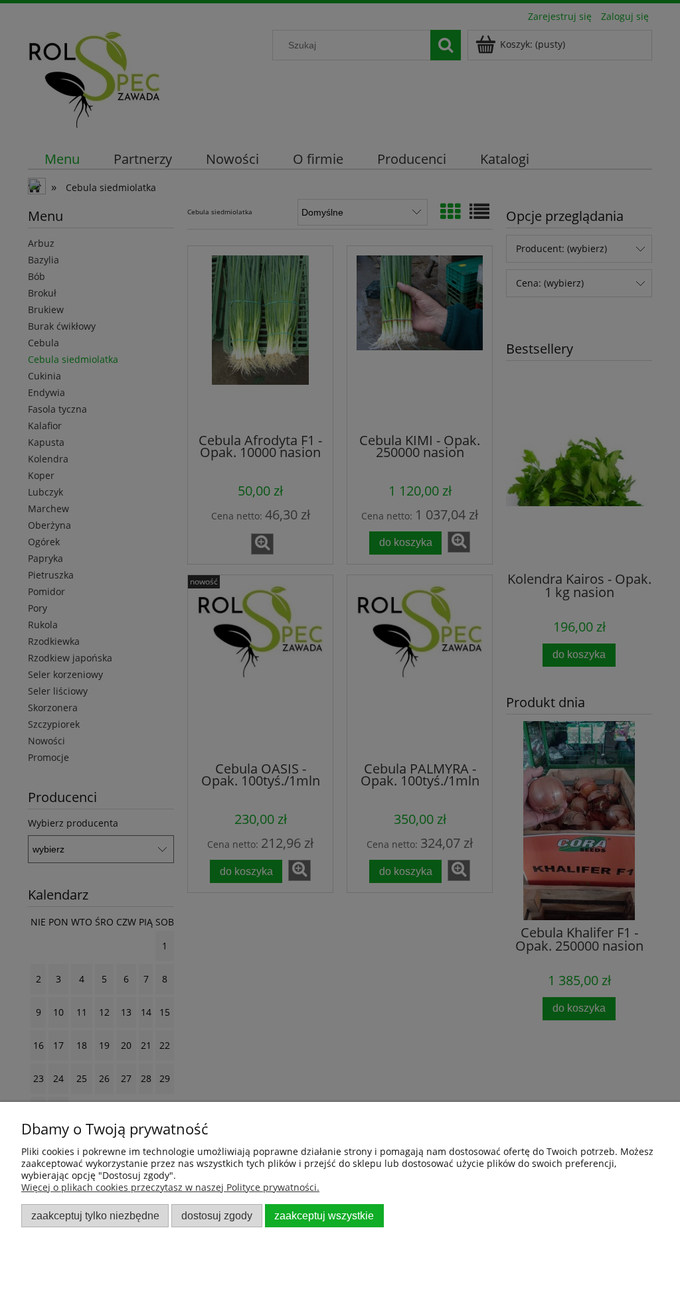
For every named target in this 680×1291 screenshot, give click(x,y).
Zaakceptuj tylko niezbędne (95, 1215)
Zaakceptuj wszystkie (324, 1215)
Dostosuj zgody (216, 1215)
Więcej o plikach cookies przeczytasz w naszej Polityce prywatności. (170, 1187)
